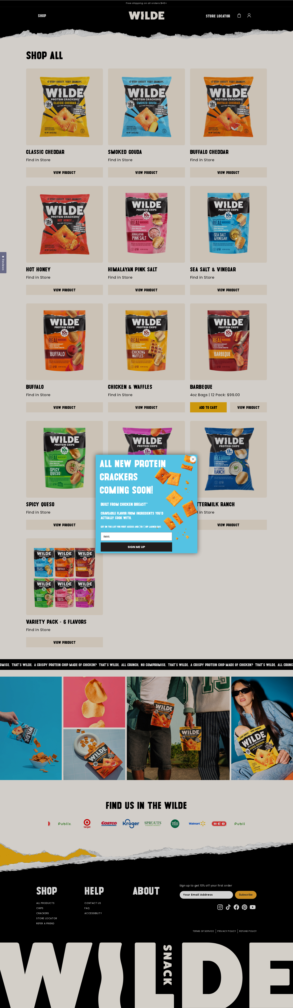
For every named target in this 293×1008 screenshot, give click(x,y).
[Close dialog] (193, 459)
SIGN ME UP (136, 547)
